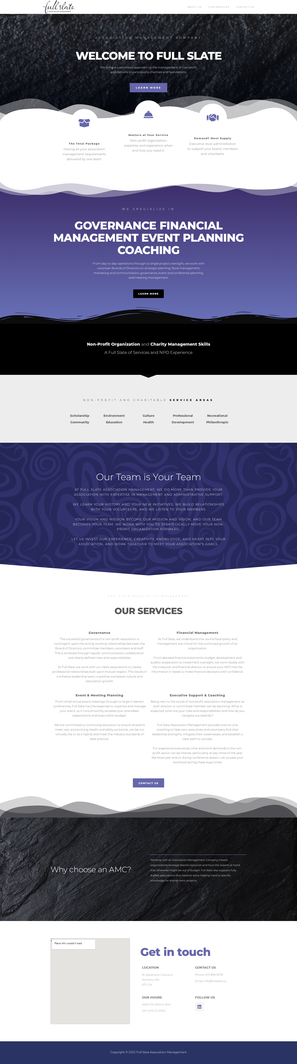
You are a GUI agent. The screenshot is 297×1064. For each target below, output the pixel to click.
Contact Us (245, 6)
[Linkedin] (199, 1006)
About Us (194, 6)
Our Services (218, 6)
